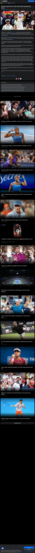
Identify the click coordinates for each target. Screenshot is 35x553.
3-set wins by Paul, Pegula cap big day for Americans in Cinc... (15, 316)
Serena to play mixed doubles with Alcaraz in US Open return (17, 170)
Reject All (29, 549)
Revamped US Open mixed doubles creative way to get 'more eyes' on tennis (13, 87)
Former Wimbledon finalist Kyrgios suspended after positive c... (16, 342)
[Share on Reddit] (16, 78)
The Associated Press (4, 9)
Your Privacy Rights (29, 551)
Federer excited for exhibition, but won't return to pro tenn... (17, 121)
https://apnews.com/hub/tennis (10, 75)
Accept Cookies (29, 547)
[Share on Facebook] (18, 78)
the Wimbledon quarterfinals (11, 38)
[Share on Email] (20, 78)
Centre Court (13, 32)
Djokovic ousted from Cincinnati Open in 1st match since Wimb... (16, 393)
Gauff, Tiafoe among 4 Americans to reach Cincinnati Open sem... (16, 195)
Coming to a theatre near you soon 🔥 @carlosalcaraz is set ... (16, 239)
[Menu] (1, 1)
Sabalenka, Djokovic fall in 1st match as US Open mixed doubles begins (12, 86)
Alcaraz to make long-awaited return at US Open (14, 265)
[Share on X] (14, 78)
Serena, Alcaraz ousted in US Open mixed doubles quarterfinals (11, 84)
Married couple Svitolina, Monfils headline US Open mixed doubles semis (12, 90)
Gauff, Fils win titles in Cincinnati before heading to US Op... (16, 145)
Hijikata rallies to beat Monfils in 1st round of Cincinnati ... (16, 418)
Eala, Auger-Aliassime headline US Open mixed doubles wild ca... (17, 368)
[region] (17, 548)
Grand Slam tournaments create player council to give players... (15, 290)
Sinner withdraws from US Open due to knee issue (14, 220)
